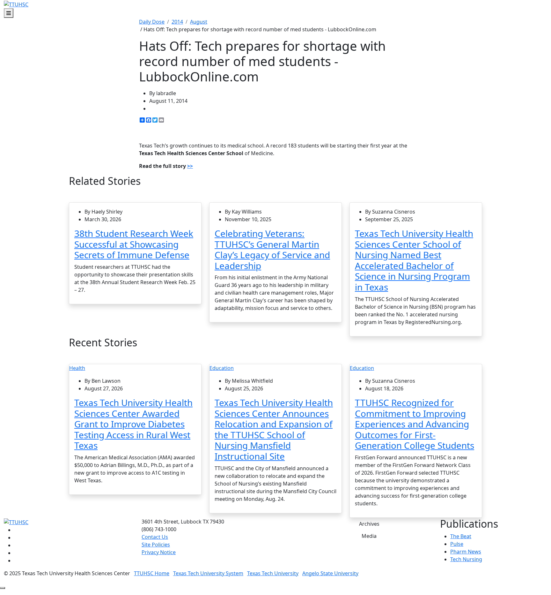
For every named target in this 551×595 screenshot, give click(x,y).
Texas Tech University (272, 573)
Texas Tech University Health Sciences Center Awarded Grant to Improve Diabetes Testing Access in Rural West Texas (133, 423)
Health (77, 368)
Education (221, 368)
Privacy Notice (159, 552)
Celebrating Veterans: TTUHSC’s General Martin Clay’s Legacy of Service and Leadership (272, 249)
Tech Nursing (466, 559)
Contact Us (155, 536)
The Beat (460, 536)
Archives (369, 523)
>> (190, 165)
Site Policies (156, 544)
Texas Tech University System (208, 573)
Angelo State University (330, 573)
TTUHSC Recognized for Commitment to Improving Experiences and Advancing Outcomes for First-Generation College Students (414, 423)
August (198, 21)
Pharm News (465, 551)
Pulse (456, 543)
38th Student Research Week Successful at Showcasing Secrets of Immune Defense (133, 244)
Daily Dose (152, 21)
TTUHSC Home (151, 573)
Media (369, 535)
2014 (177, 21)
